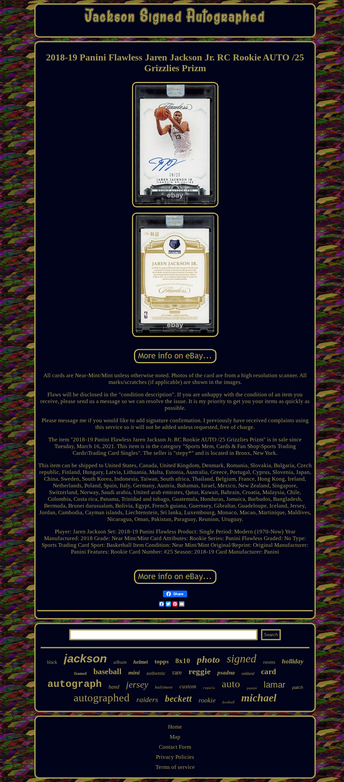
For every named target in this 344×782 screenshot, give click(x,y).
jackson (85, 658)
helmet (140, 662)
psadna (226, 672)
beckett (178, 699)
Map (175, 737)
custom (187, 686)
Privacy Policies (175, 757)
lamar (275, 685)
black (52, 662)
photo (208, 659)
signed (241, 658)
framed (80, 673)
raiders (147, 699)
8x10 (182, 661)
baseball (107, 671)
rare (177, 672)
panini (252, 688)
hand (114, 687)
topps (162, 661)
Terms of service (175, 767)
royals (209, 688)
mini (134, 672)
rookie (207, 700)
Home (175, 727)
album (120, 662)
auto (231, 684)
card (268, 671)
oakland (248, 673)
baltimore (164, 687)
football (228, 702)
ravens (269, 662)
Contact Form (175, 747)
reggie (199, 671)
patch (297, 687)
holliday (292, 661)
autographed (102, 698)
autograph (74, 684)
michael (258, 698)
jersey (137, 684)
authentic (156, 673)
